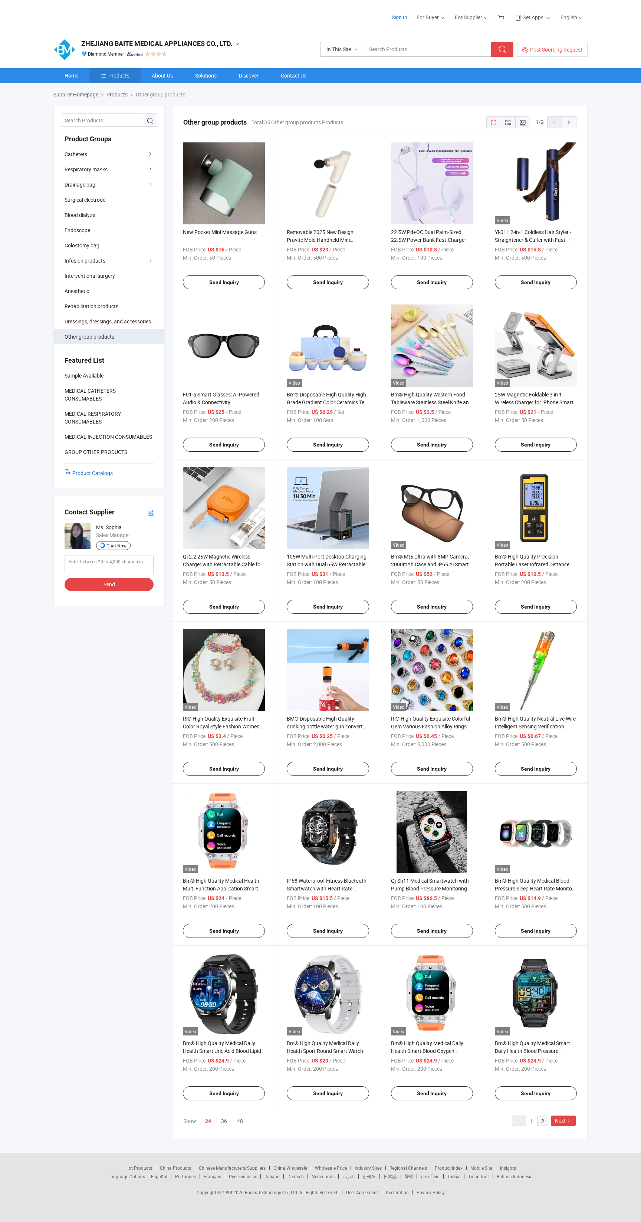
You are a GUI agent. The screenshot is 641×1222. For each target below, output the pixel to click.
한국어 (369, 1176)
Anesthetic (77, 290)
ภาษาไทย (430, 1176)
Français (212, 1176)
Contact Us (293, 75)
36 (224, 1120)
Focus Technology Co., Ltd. (272, 1192)
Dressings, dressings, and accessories (108, 321)
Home (71, 75)
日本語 (390, 1176)
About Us (162, 75)
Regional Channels (408, 1168)
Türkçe (453, 1176)
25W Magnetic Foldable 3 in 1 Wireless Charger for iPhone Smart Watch (534, 402)
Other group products (89, 336)
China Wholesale (290, 1168)
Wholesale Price (331, 1168)
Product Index (449, 1168)
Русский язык (243, 1176)
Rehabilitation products (91, 306)
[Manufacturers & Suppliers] (101, 14)
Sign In (399, 17)
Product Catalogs (92, 473)
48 (240, 1120)
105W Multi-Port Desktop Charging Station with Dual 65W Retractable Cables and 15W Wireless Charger (326, 564)
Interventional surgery (90, 275)
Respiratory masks (86, 169)
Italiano (272, 1176)
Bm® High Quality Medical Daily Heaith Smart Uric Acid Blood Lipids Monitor (223, 1051)
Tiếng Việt (478, 1176)
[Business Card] (151, 512)
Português (185, 1176)
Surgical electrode (85, 199)
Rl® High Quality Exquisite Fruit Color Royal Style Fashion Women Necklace (221, 726)
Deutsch (295, 1176)
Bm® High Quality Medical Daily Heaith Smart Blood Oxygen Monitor (427, 1051)
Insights (508, 1168)
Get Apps (533, 17)
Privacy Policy (431, 1192)
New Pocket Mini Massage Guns (220, 231)
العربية (348, 1176)
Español (159, 1176)
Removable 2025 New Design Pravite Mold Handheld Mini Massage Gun (320, 239)
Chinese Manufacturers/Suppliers (232, 1168)
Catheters (76, 154)
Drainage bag (80, 184)
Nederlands (323, 1176)
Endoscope (77, 230)
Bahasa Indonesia (515, 1176)
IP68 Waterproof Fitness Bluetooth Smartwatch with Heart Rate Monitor (326, 888)
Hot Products (138, 1168)
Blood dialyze (80, 214)
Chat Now (116, 546)
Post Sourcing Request (556, 49)
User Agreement (362, 1192)
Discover (249, 75)
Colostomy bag (82, 245)
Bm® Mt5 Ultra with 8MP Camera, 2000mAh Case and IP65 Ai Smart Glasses (430, 564)
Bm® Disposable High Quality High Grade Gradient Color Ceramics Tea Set (327, 402)
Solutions (206, 75)
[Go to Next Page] (569, 122)
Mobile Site (481, 1168)
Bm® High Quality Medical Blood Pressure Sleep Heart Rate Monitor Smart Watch (534, 888)
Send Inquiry (224, 282)
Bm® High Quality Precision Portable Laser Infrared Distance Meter (532, 564)
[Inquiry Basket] (502, 17)
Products (118, 75)
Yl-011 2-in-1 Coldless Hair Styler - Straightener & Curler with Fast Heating (533, 239)
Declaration (397, 1192)
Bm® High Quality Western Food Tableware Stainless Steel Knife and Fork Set (431, 402)
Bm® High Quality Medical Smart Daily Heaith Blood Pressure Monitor (532, 1051)
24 (208, 1121)
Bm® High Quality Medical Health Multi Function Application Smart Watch (221, 888)
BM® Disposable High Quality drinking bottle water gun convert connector (325, 726)
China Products (175, 1168)
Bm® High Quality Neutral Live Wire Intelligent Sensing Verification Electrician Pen (535, 726)
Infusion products (85, 260)
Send (109, 584)
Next (560, 1120)
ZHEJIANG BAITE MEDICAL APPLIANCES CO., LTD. (157, 43)
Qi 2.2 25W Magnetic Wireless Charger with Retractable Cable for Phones (222, 564)
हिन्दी (409, 1176)
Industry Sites (368, 1168)
